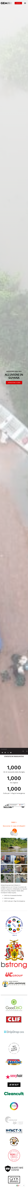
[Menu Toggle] (25, 3)
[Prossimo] (26, 751)
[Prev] (23, 751)
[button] (2, 752)
